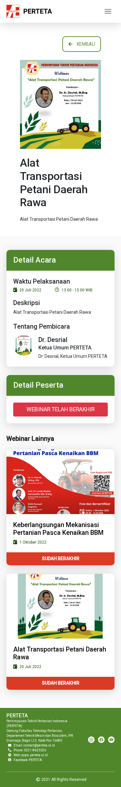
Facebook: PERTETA (28, 760)
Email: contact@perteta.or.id (34, 745)
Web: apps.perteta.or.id (31, 755)
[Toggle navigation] (108, 11)
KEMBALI (86, 44)
